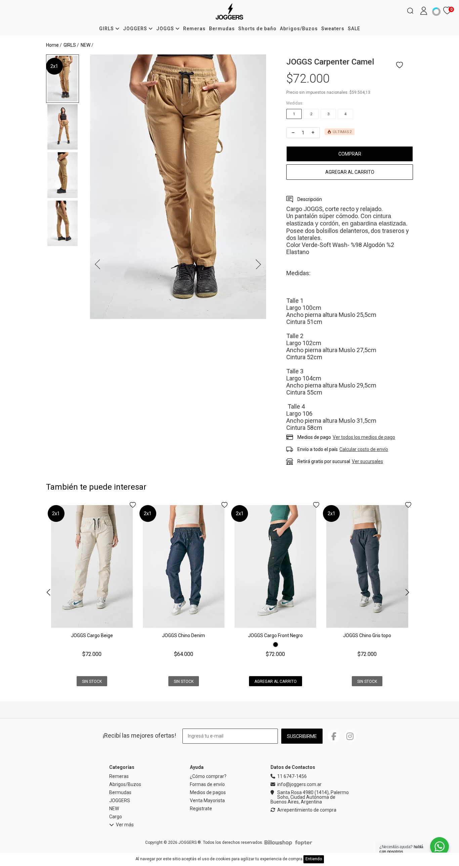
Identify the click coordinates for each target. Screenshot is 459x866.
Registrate (201, 808)
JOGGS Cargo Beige (92, 635)
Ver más (125, 824)
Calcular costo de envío (363, 449)
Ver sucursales (367, 461)
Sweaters (332, 28)
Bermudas (222, 28)
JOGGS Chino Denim (183, 635)
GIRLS (107, 28)
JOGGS (165, 28)
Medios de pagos (208, 792)
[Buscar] (410, 11)
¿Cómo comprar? (208, 776)
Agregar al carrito (349, 172)
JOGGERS (136, 28)
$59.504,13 (359, 92)
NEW (85, 45)
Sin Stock (92, 681)
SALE (354, 28)
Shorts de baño (257, 28)
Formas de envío (207, 784)
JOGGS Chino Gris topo (367, 635)
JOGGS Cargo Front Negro (275, 635)
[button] (407, 592)
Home (52, 45)
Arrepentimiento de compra (306, 810)
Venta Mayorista (207, 800)
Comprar (349, 154)
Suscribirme (302, 736)
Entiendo (313, 859)
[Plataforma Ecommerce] (278, 842)
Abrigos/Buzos (299, 28)
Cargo (115, 816)
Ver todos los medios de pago (364, 437)
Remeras (194, 28)
